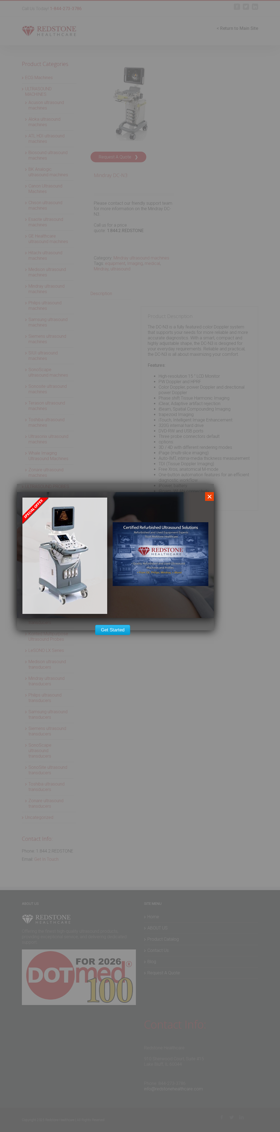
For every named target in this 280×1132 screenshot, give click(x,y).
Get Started (112, 630)
